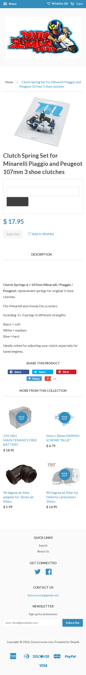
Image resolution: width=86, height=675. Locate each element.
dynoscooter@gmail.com (43, 595)
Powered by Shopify (67, 642)
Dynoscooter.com (42, 642)
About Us (43, 551)
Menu (12, 3)
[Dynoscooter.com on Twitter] (37, 573)
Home (9, 82)
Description (41, 254)
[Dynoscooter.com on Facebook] (49, 573)
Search (43, 545)
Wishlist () (59, 3)
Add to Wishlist (42, 234)
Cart (79, 3)
